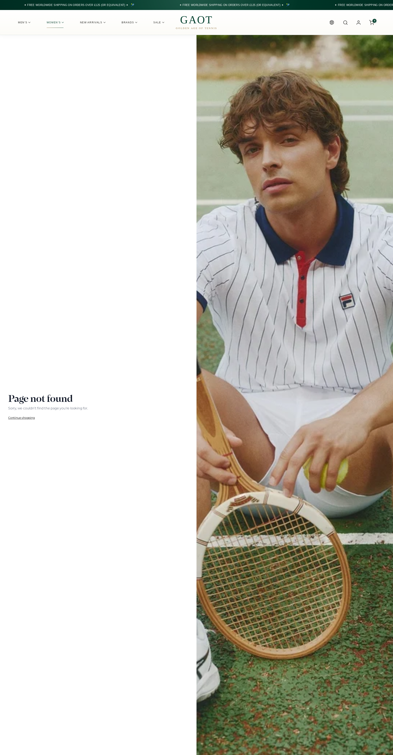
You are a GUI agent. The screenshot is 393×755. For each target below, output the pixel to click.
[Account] (358, 22)
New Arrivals (91, 22)
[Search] (345, 22)
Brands (128, 22)
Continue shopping (21, 418)
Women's (54, 22)
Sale (157, 22)
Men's (22, 22)
